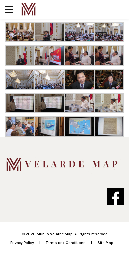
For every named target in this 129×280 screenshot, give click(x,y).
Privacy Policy (22, 242)
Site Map (105, 242)
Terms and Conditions (66, 242)
